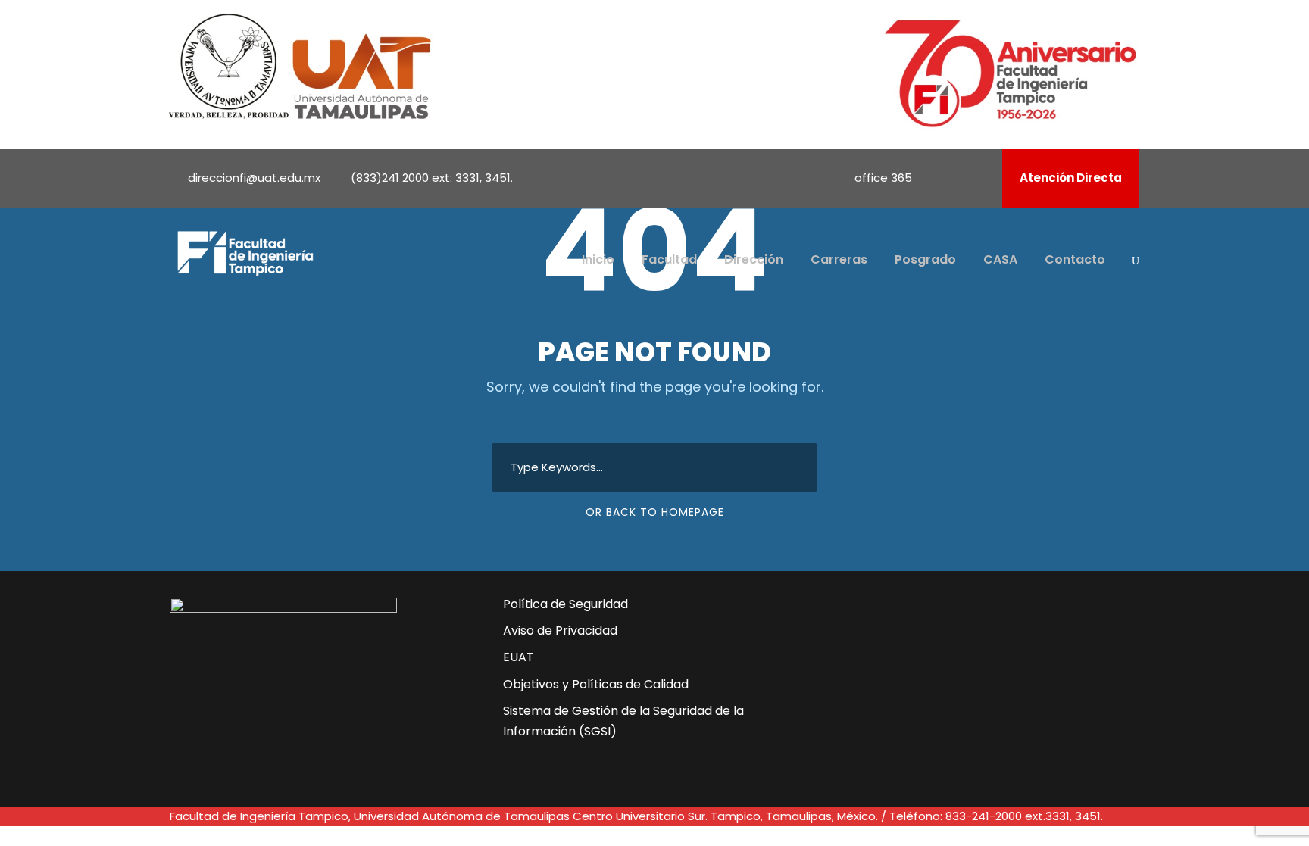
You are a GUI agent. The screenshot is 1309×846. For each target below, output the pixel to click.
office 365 (883, 178)
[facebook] (939, 178)
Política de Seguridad (565, 604)
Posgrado (925, 259)
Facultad (669, 259)
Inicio (598, 259)
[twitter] (921, 680)
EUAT (518, 657)
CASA (1000, 259)
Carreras (839, 259)
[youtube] (959, 178)
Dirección (753, 259)
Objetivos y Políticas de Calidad (596, 684)
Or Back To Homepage (655, 512)
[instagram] (980, 178)
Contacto (1075, 259)
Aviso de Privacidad (560, 630)
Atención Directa (1071, 178)
